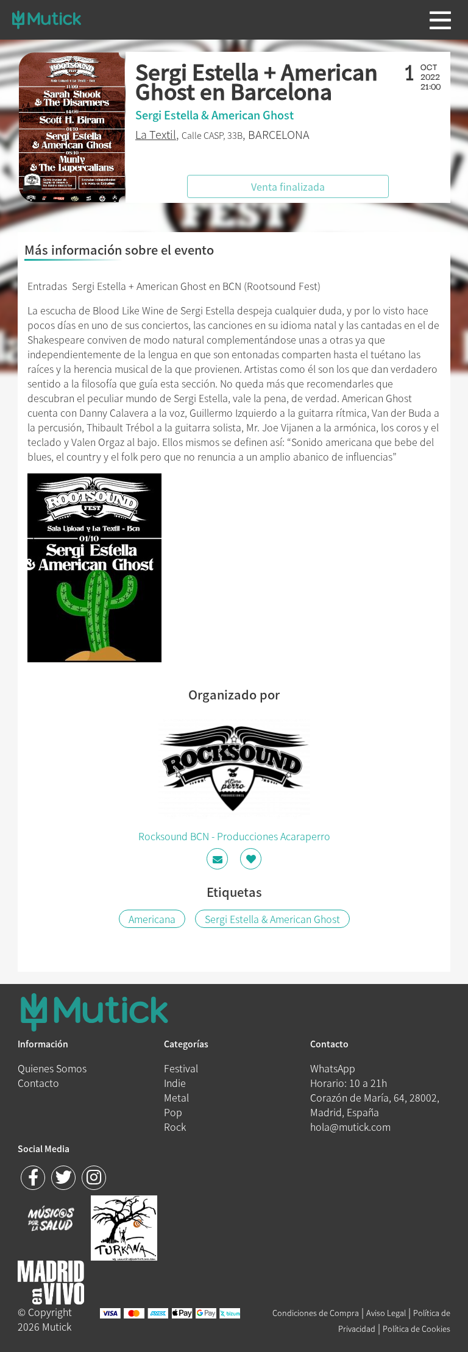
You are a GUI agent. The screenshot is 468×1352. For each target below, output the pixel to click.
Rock (175, 1126)
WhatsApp (332, 1068)
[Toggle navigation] (440, 20)
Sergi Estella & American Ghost (272, 918)
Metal (176, 1097)
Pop (173, 1112)
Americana (152, 918)
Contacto (38, 1082)
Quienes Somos (52, 1068)
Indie (175, 1082)
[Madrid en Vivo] (124, 1226)
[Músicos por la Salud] (51, 1219)
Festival (181, 1068)
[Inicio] (46, 19)
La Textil (155, 134)
